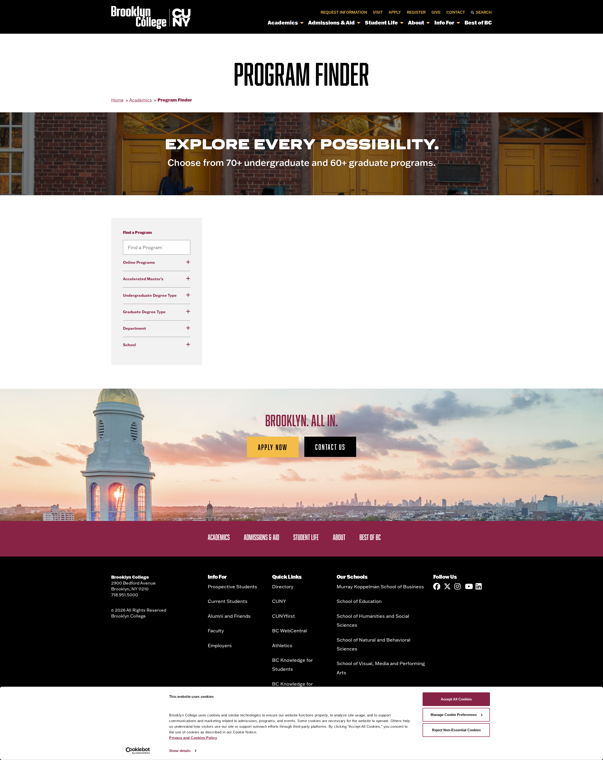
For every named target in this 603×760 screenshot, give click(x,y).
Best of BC (478, 22)
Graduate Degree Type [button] (144, 311)
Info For (444, 22)
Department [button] (134, 328)
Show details (180, 751)
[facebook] (436, 586)
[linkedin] (479, 586)
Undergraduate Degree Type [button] (150, 295)
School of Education (359, 601)
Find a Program (137, 232)
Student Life (381, 22)
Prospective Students (232, 586)
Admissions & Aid (331, 22)
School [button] (129, 344)
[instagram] (457, 586)
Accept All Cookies (456, 699)
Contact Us (330, 447)
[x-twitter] (447, 586)
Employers (220, 645)
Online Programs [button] (139, 262)
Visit (378, 12)
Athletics (282, 645)
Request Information (344, 12)
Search (484, 12)
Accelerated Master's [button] (143, 278)
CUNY (279, 601)
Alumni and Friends (229, 616)
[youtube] (468, 586)
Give (436, 12)
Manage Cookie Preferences (454, 714)
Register (416, 12)
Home (117, 100)
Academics (283, 22)
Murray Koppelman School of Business (380, 586)
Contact (455, 12)
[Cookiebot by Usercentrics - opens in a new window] (138, 750)
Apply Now (273, 447)
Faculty (216, 630)
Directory (282, 586)
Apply (395, 12)
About (416, 22)
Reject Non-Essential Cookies (456, 730)
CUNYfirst (283, 616)
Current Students (228, 601)
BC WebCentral (289, 630)
